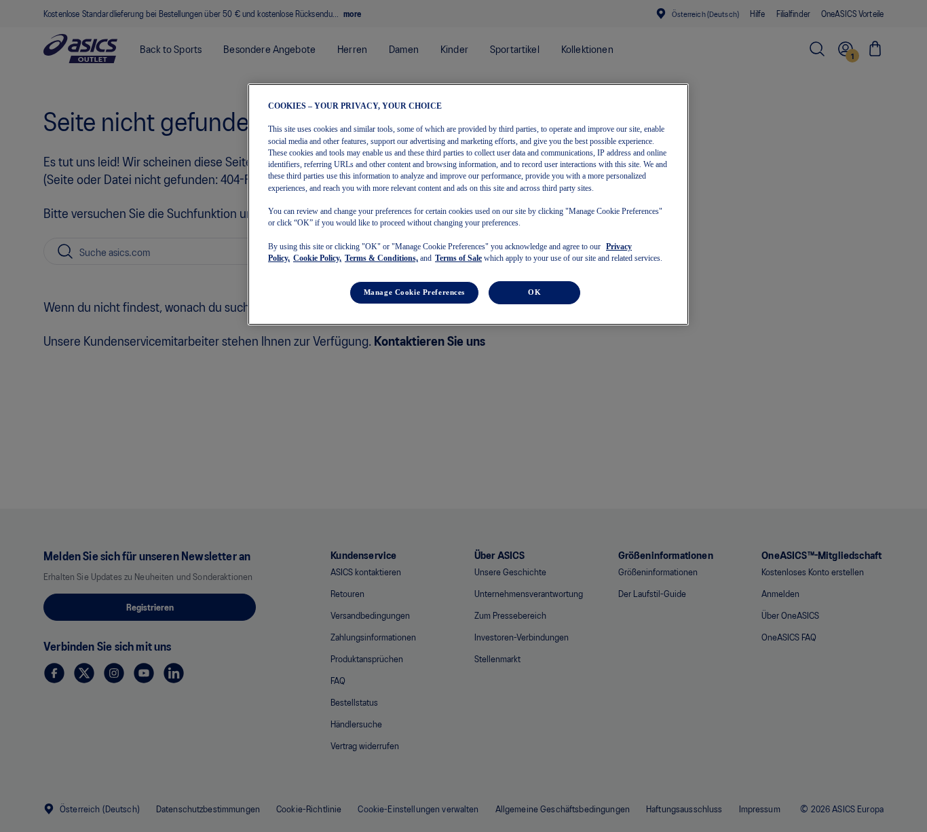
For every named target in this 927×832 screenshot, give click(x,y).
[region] (468, 204)
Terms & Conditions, (381, 258)
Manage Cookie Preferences (414, 292)
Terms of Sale (458, 258)
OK (534, 292)
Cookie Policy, (317, 258)
